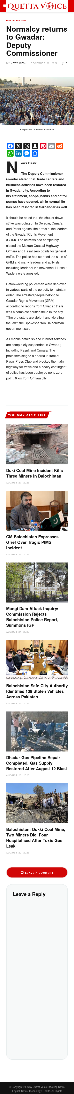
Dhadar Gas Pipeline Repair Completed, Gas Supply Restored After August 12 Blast (36, 762)
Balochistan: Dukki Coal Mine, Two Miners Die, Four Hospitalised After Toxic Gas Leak (35, 837)
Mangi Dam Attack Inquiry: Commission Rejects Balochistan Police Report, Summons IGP (32, 616)
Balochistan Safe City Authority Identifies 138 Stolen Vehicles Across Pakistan (37, 691)
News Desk (19, 63)
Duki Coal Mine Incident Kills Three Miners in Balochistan (34, 473)
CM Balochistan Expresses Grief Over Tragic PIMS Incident (32, 542)
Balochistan (16, 20)
